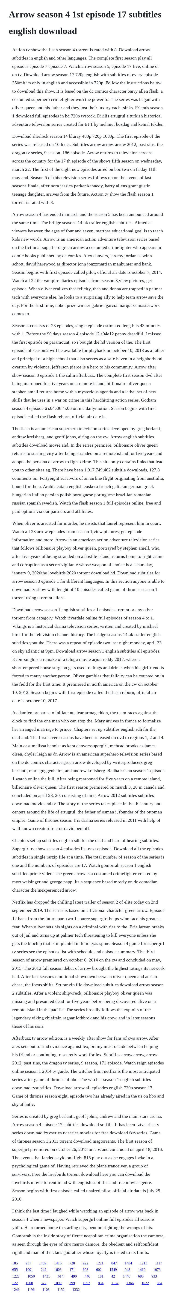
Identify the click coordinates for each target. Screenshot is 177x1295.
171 (72, 1270)
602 (99, 1270)
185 (15, 1263)
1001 (29, 1270)
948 (127, 1270)
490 (74, 1276)
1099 (58, 1283)
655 (15, 1270)
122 (15, 1283)
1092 (86, 1283)
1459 (42, 1263)
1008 (29, 1283)
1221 (99, 1263)
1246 (16, 1290)
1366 (130, 1283)
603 (85, 1270)
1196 (31, 1290)
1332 (76, 1290)
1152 (61, 1290)
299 (72, 1283)
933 (154, 1276)
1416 (58, 1263)
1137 (114, 1283)
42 (113, 1276)
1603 (58, 1270)
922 (85, 1263)
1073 (157, 1270)
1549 (113, 1270)
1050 (31, 1276)
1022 (145, 1283)
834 (100, 1283)
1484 (128, 1263)
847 (114, 1263)
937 (28, 1263)
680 (141, 1276)
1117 (158, 1263)
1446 (126, 1276)
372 (43, 1283)
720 (72, 1263)
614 (60, 1276)
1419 (141, 1270)
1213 (143, 1263)
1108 (46, 1290)
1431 (46, 1276)
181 (100, 1276)
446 (87, 1276)
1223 (16, 1276)
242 (43, 1270)
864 (159, 1283)
